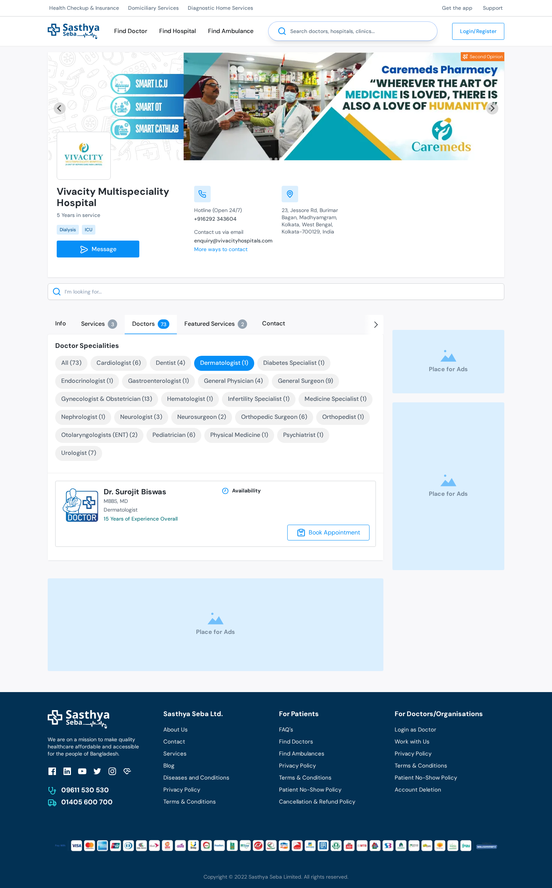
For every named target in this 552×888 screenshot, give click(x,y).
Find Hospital (177, 31)
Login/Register (478, 31)
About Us (175, 729)
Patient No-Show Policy (310, 789)
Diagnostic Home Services (220, 8)
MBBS (110, 501)
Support (493, 8)
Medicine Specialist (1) (335, 399)
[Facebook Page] (52, 771)
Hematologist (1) (190, 399)
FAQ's (286, 729)
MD (124, 501)
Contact (174, 741)
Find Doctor (130, 31)
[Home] (73, 31)
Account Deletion (418, 789)
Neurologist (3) (141, 417)
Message (102, 249)
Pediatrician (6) (173, 435)
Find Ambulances (301, 753)
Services (175, 753)
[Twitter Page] (97, 771)
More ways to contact (220, 249)
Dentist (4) (170, 363)
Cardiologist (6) (119, 363)
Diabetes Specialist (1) (293, 363)
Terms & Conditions (189, 801)
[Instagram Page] (112, 771)
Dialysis (68, 230)
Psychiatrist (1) (303, 435)
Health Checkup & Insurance (84, 8)
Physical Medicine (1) (239, 435)
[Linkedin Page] (67, 771)
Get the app (457, 8)
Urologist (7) (78, 453)
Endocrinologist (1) (87, 381)
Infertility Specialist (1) (259, 399)
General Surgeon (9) (305, 381)
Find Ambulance (230, 31)
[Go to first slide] (492, 108)
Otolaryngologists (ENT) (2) (99, 435)
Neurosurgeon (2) (201, 417)
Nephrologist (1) (83, 417)
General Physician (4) (233, 381)
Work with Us (412, 741)
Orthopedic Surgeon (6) (274, 417)
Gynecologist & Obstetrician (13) (106, 399)
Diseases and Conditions (196, 777)
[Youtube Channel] (82, 771)
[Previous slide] (60, 108)
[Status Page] (127, 771)
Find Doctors (296, 741)
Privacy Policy (181, 789)
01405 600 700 (87, 802)
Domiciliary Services (153, 8)
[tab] (270, 159)
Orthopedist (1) (343, 417)
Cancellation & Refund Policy (317, 801)
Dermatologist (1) (224, 363)
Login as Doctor (415, 729)
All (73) (71, 363)
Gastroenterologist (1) (158, 381)
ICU (88, 230)
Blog (168, 765)
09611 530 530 (85, 790)
